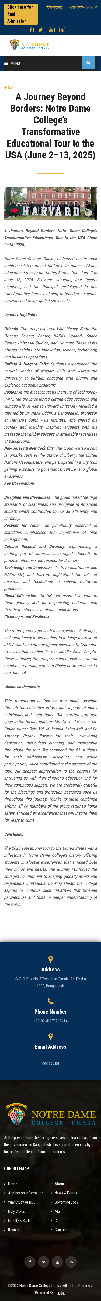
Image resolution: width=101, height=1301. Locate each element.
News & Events (66, 1193)
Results (14, 1230)
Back (11, 88)
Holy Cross (16, 1211)
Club (58, 1220)
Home (12, 1184)
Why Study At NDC (22, 1202)
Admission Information (26, 1193)
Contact (61, 1230)
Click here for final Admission (20, 14)
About (59, 1184)
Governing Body (66, 1202)
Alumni (60, 1211)
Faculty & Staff (19, 1220)
